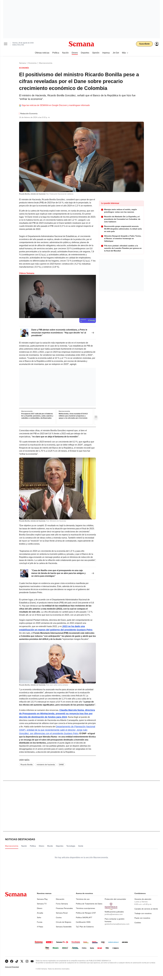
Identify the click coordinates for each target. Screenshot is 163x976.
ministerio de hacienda (46, 765)
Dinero (39, 908)
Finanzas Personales (64, 908)
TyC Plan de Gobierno (85, 927)
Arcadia (40, 913)
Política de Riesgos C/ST (86, 913)
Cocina (59, 917)
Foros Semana (62, 904)
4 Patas (40, 927)
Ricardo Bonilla (27, 765)
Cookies (137, 923)
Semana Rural (61, 913)
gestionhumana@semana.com (117, 924)
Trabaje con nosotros (143, 913)
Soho (39, 917)
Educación (60, 899)
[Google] (6, 961)
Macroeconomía (45, 63)
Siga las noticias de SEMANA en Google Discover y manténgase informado (56, 105)
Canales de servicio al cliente (146, 909)
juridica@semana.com (114, 914)
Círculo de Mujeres (63, 922)
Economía (32, 63)
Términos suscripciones (85, 908)
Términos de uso (83, 899)
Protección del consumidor (115, 899)
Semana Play (42, 899)
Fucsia (39, 922)
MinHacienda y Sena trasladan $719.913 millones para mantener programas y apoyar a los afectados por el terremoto (73, 416)
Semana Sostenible (64, 927)
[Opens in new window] (11, 961)
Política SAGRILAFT (84, 917)
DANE (61, 765)
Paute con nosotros (142, 918)
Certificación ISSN (83, 922)
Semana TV (41, 904)
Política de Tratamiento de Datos (89, 904)
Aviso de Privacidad (14, 967)
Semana (22, 63)
